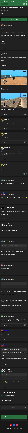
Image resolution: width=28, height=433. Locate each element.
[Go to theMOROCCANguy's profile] (2, 208)
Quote (5, 48)
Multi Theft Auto (12, 14)
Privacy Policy (9, 428)
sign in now (3, 395)
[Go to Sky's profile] (2, 24)
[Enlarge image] (14, 77)
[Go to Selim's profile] (2, 165)
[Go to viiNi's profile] (2, 134)
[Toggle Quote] (3, 245)
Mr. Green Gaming (7, 1)
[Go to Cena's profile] (2, 194)
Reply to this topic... (7, 400)
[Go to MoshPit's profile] (2, 331)
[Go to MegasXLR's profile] (2, 148)
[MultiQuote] (2, 48)
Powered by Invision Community (14, 431)
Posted (9, 25)
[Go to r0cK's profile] (2, 180)
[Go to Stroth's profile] (2, 54)
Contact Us (15, 428)
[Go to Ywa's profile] (2, 316)
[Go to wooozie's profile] (2, 120)
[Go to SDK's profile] (2, 264)
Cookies (20, 428)
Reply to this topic (14, 19)
